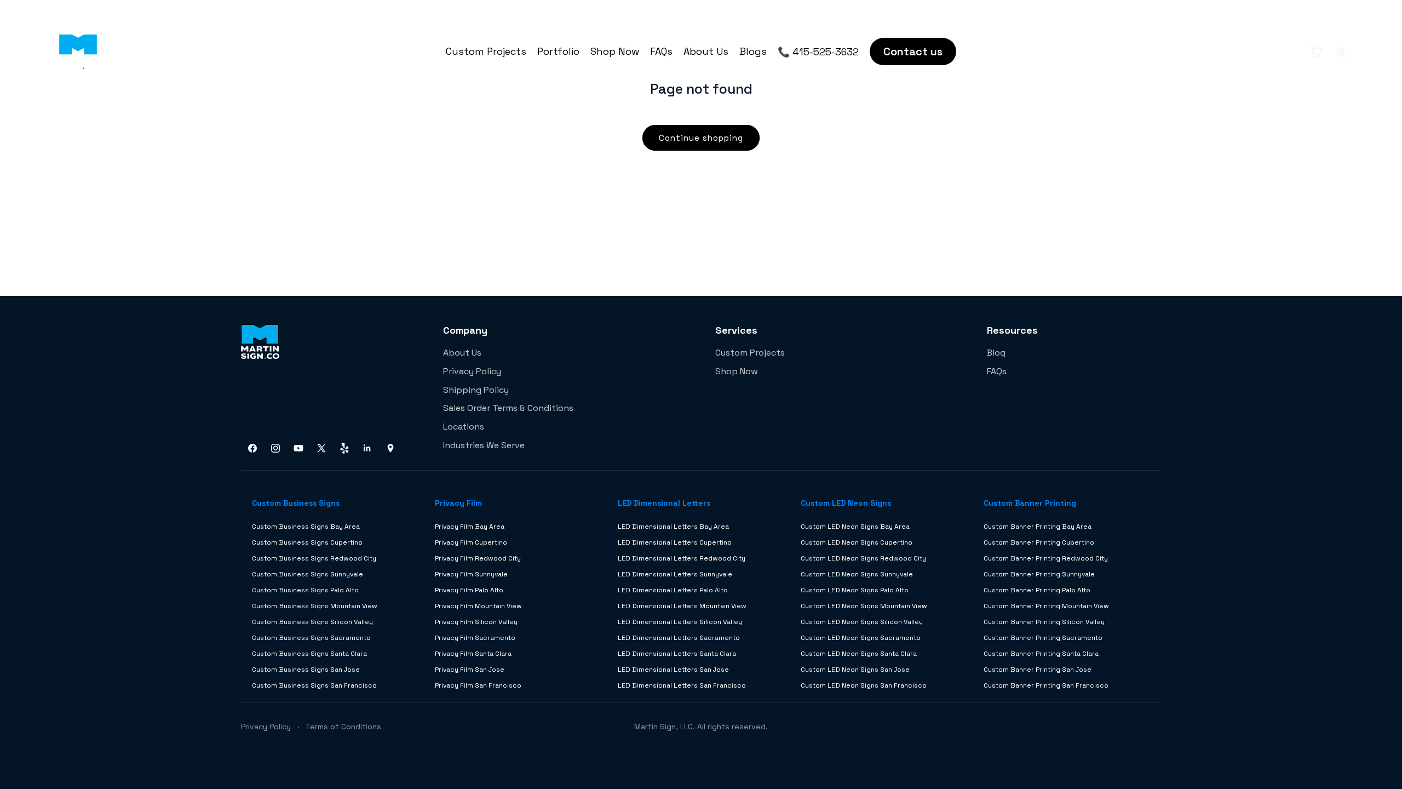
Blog (996, 352)
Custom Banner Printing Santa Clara (1041, 653)
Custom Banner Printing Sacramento (1043, 637)
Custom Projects (486, 51)
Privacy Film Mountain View (478, 606)
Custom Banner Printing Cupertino (1039, 542)
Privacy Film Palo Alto (469, 590)
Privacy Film (458, 503)
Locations (463, 426)
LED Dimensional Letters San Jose (673, 669)
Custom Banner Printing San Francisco (1046, 685)
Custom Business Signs (296, 503)
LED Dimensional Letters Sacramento (679, 637)
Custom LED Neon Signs (846, 503)
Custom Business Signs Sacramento (311, 637)
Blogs (753, 51)
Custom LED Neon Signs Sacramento (861, 637)
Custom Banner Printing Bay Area (1037, 526)
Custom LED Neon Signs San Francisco (864, 685)
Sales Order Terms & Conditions (508, 408)
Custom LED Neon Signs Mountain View (864, 606)
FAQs (661, 51)
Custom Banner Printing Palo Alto (1037, 590)
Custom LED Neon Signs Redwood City (863, 558)
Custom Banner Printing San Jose (1037, 669)
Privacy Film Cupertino (471, 542)
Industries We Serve (484, 445)
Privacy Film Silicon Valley (476, 622)
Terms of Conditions (343, 726)
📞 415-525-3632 (818, 51)
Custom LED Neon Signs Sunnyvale (857, 574)
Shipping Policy (476, 390)
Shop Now (614, 51)
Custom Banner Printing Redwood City (1046, 558)
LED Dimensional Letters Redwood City (681, 558)
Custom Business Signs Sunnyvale (307, 574)
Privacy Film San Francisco (478, 685)
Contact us (913, 51)
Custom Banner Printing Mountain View (1046, 606)
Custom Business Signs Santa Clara (309, 653)
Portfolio (558, 51)
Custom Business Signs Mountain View (314, 606)
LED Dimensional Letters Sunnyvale (675, 574)
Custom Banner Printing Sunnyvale (1039, 574)
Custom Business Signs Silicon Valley (312, 622)
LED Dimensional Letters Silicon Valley (680, 622)
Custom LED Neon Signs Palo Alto (855, 590)
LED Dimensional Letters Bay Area (673, 526)
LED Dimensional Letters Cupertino (675, 542)
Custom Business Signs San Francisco (314, 685)
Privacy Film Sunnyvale (471, 574)
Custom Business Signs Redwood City (314, 558)
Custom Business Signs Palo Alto (305, 590)
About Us (705, 51)
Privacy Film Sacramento (475, 637)
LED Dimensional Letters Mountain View (682, 606)
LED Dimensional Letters (664, 503)
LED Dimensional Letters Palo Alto (673, 590)
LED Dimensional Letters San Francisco (682, 685)
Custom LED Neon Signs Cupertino (856, 542)
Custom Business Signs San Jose (306, 669)
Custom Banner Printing (1030, 503)
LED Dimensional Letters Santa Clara (677, 653)
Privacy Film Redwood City (478, 558)
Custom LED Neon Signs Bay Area (855, 526)
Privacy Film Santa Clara (473, 653)
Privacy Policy (472, 371)
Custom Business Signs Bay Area (306, 526)
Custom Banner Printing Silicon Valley (1044, 622)
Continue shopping (701, 138)
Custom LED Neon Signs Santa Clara (859, 653)
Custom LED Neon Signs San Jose (855, 669)
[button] (1292, 51)
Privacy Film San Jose (469, 669)
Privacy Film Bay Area (469, 526)
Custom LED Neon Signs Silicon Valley (862, 622)
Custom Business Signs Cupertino (307, 542)
